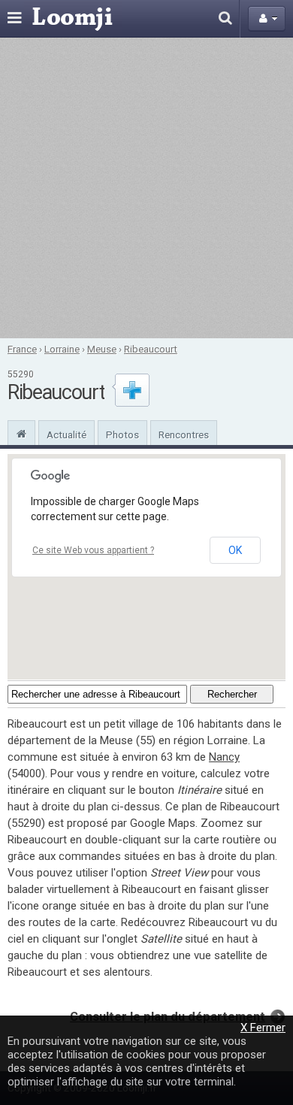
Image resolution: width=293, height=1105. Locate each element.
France (22, 349)
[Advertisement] (146, 188)
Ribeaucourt (150, 349)
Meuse (101, 349)
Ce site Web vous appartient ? (93, 550)
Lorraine (62, 349)
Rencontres (184, 434)
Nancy (224, 757)
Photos (122, 434)
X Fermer (262, 1027)
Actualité (66, 434)
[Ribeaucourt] (21, 432)
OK (235, 550)
